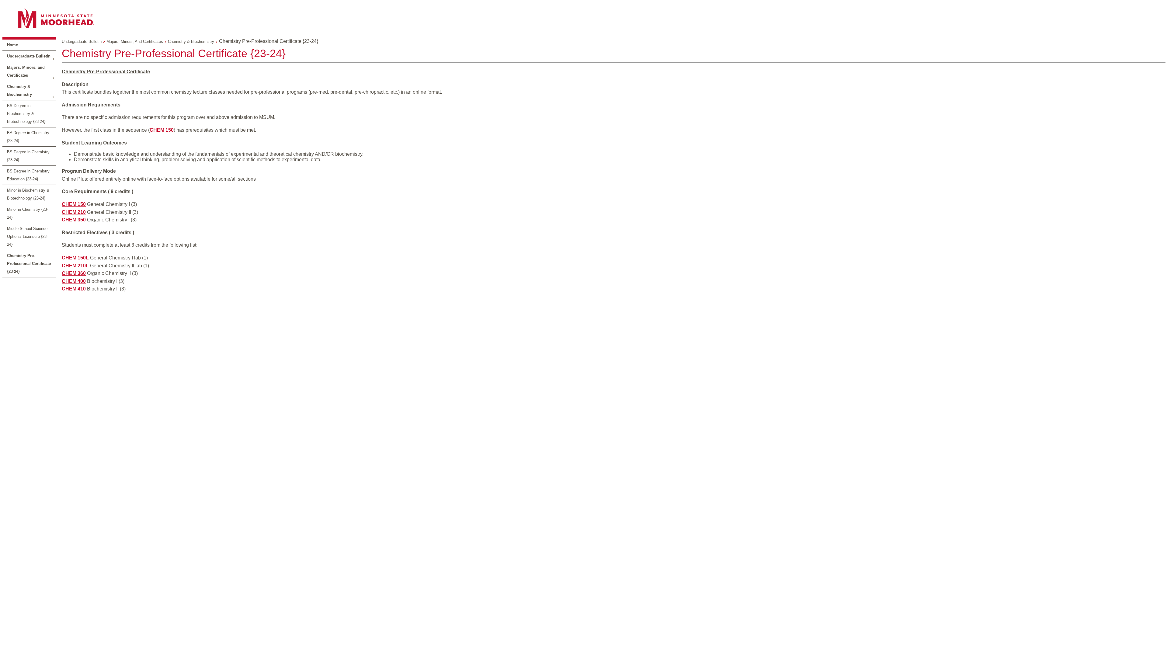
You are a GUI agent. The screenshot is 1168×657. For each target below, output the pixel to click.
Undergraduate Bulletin (28, 56)
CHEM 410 (74, 288)
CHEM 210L (75, 265)
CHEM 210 (74, 212)
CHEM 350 (74, 219)
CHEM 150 (162, 130)
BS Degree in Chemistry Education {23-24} (28, 175)
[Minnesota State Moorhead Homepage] (584, 18)
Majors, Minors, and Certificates (26, 71)
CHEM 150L (75, 257)
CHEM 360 (74, 273)
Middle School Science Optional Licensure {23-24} (27, 236)
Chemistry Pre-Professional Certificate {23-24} (29, 263)
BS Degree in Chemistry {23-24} (28, 156)
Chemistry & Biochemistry (19, 90)
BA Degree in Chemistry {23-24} (28, 136)
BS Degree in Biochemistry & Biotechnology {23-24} (26, 113)
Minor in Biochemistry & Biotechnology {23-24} (28, 194)
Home (12, 45)
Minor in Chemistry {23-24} (27, 213)
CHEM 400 (74, 281)
